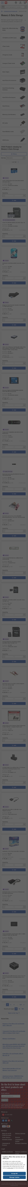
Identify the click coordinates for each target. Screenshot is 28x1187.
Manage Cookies (14, 1177)
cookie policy (10, 1168)
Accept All (14, 1173)
